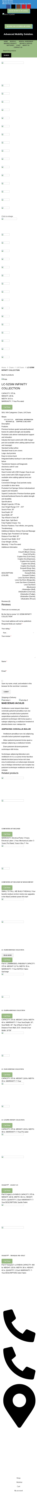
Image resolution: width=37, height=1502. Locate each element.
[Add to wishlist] (15, 824)
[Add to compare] (4, 824)
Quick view (9, 824)
